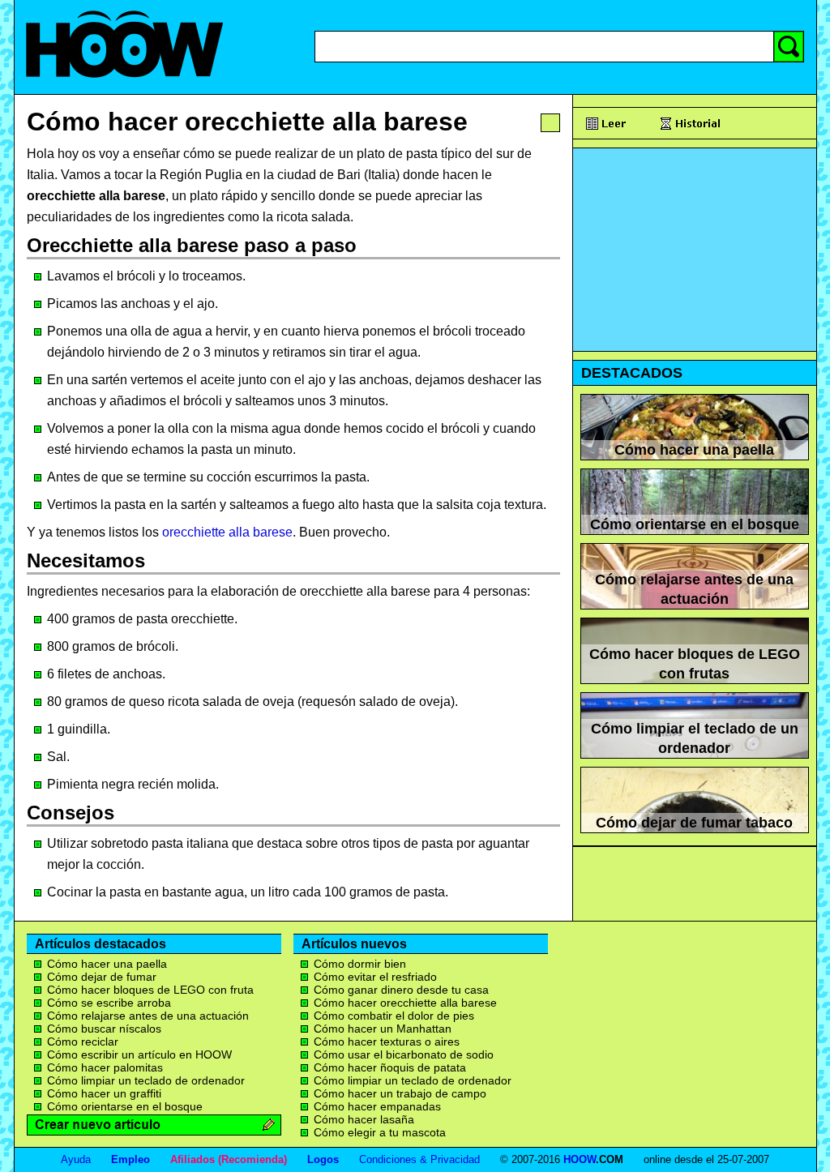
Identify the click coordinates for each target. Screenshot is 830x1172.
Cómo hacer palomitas (105, 1067)
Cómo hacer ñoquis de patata (390, 1067)
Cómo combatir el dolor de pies (394, 1015)
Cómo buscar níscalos (104, 1028)
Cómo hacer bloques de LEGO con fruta (150, 989)
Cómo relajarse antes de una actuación (148, 1015)
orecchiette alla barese (227, 532)
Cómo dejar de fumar (101, 976)
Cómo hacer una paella (107, 963)
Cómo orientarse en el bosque (125, 1106)
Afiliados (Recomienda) (228, 1159)
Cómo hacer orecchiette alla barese (247, 121)
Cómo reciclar (82, 1041)
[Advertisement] (694, 249)
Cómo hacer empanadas (377, 1106)
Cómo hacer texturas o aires (387, 1041)
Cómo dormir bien (360, 963)
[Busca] (788, 47)
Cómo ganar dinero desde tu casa (401, 989)
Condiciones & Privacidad (419, 1159)
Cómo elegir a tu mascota (380, 1132)
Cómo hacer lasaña (364, 1119)
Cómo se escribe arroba (109, 1002)
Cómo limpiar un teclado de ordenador (146, 1080)
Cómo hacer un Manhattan (382, 1028)
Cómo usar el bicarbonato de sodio (404, 1054)
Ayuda (76, 1159)
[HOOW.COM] (124, 87)
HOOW (579, 1159)
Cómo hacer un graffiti (104, 1093)
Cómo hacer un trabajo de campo (400, 1093)
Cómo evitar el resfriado (375, 976)
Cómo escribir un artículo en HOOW (139, 1054)
